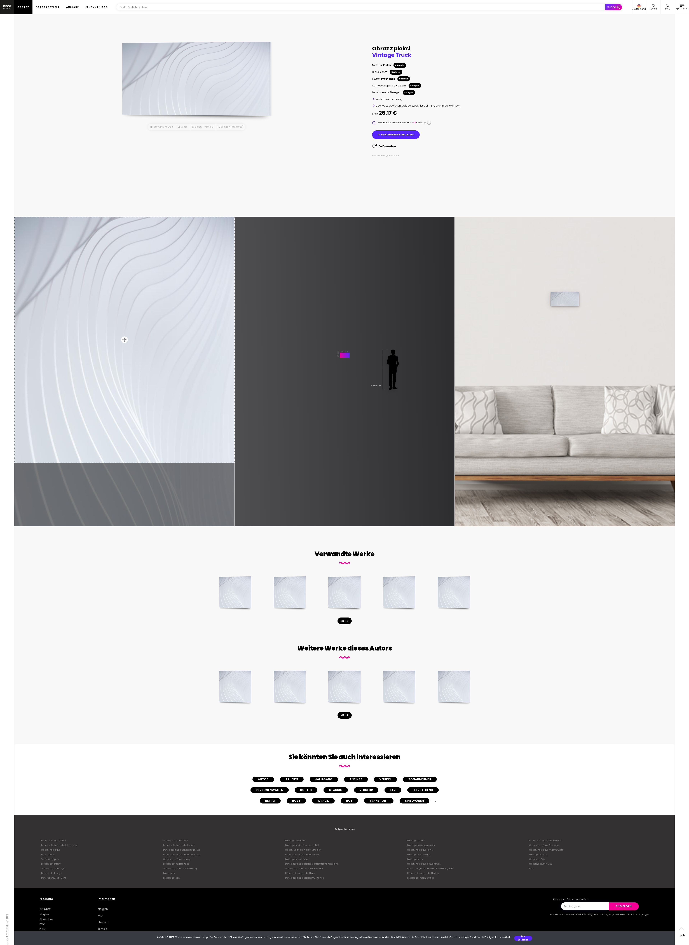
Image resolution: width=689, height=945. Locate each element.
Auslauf (72, 7)
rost (296, 801)
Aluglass (44, 914)
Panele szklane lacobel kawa (300, 873)
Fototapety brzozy (51, 863)
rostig (306, 790)
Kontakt (102, 929)
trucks (291, 779)
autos (263, 779)
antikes (356, 779)
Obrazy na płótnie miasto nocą (180, 868)
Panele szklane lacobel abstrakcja (181, 849)
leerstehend (423, 790)
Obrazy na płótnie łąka (53, 868)
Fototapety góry (171, 877)
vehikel (385, 779)
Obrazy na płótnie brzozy (176, 859)
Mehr (344, 620)
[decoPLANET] (7, 7)
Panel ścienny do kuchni (54, 877)
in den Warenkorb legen (396, 134)
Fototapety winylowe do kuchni (302, 845)
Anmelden (624, 906)
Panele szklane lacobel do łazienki (59, 845)
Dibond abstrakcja (51, 873)
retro (270, 801)
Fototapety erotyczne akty (421, 845)
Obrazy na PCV (537, 859)
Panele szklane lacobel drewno (545, 840)
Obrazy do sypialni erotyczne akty (303, 849)
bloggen (103, 909)
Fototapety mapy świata (420, 877)
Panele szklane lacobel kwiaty (423, 873)
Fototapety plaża (538, 854)
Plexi (531, 868)
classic (336, 790)
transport (378, 801)
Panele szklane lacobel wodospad (181, 854)
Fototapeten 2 (48, 7)
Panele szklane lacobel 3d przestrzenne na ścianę (311, 863)
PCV (41, 924)
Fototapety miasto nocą (176, 863)
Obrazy (23, 7)
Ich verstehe (523, 938)
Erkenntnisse (96, 7)
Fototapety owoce (295, 840)
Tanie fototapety (50, 859)
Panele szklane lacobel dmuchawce (304, 877)
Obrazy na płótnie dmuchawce (424, 863)
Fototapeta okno (416, 840)
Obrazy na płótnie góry (175, 840)
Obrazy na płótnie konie (420, 849)
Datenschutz (600, 914)
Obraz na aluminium (540, 863)
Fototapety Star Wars (418, 854)
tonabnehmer (419, 779)
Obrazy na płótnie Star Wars (544, 845)
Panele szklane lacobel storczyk (302, 854)
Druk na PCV (47, 854)
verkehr (366, 790)
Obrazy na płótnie (50, 849)
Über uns (103, 922)
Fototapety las (415, 859)
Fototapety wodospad (297, 859)
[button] (639, 7)
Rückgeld (399, 65)
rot (349, 801)
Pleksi (42, 929)
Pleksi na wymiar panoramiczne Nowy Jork (430, 868)
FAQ (100, 915)
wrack (323, 801)
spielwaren (414, 801)
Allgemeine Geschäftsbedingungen (629, 914)
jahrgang (324, 779)
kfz (393, 790)
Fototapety (169, 873)
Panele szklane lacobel (53, 840)
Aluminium (46, 919)
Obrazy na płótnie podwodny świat (304, 868)
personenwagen (269, 790)
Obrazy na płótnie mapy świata (546, 849)
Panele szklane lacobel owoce (179, 845)
